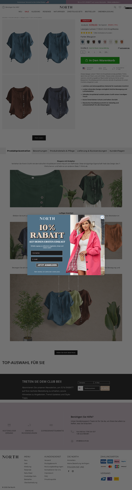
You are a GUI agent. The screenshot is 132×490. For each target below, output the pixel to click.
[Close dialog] (102, 217)
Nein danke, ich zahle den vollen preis (47, 272)
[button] (46, 265)
